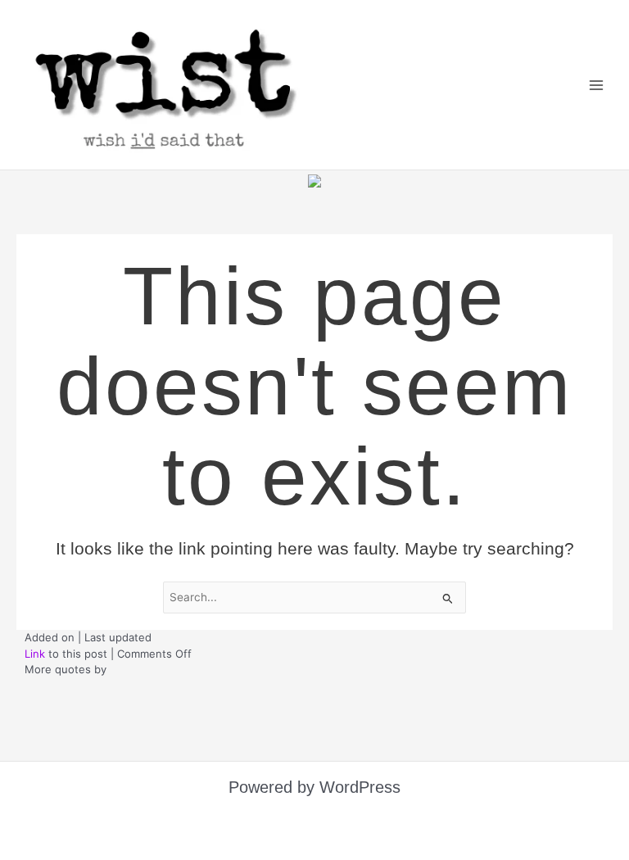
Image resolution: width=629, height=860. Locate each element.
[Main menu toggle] (596, 85)
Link (35, 675)
